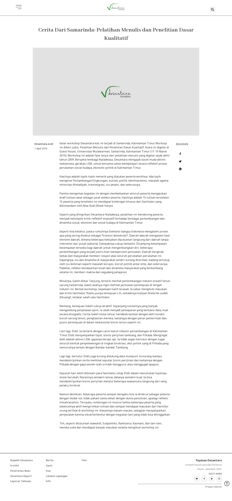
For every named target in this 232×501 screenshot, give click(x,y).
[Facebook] (204, 479)
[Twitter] (211, 479)
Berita (49, 460)
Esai (48, 470)
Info (48, 481)
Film (84, 460)
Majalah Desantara (21, 460)
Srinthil (14, 465)
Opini (49, 465)
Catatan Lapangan (56, 476)
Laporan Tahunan (20, 481)
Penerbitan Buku (20, 470)
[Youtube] (196, 479)
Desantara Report (21, 476)
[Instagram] (219, 479)
